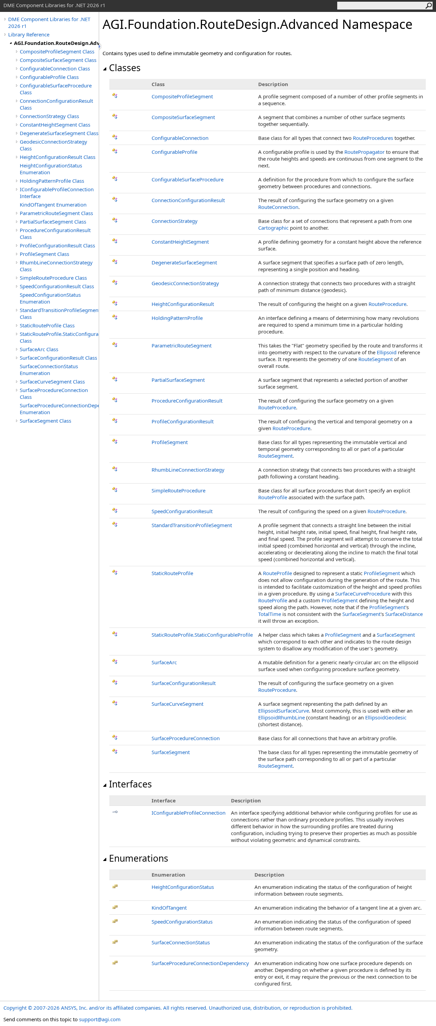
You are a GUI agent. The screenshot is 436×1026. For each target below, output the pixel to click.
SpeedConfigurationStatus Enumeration (50, 298)
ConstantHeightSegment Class (55, 124)
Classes (125, 68)
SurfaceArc (164, 662)
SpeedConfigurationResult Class (57, 286)
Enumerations (138, 858)
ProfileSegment (170, 442)
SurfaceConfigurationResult (184, 683)
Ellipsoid (386, 352)
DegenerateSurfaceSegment (184, 262)
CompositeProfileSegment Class (57, 51)
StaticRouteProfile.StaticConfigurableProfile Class (59, 337)
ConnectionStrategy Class (49, 116)
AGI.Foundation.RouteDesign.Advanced (56, 42)
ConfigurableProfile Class (49, 77)
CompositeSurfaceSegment (183, 117)
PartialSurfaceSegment (178, 379)
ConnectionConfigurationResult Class (56, 104)
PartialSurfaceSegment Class (53, 221)
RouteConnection (278, 206)
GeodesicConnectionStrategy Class (53, 145)
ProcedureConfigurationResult (187, 400)
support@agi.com (100, 1019)
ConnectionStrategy (175, 220)
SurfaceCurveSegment (177, 703)
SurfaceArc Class (39, 349)
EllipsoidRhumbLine (281, 717)
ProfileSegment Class (44, 253)
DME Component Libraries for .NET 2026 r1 (49, 22)
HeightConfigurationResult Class (57, 156)
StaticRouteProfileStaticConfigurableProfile (202, 634)
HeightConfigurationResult (183, 303)
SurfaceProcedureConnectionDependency (200, 963)
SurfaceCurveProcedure (362, 593)
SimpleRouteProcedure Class (53, 277)
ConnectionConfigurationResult (188, 200)
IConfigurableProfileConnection (188, 812)
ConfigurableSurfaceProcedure (187, 179)
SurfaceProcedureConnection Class (54, 393)
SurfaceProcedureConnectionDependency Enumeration (59, 409)
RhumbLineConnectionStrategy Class (56, 266)
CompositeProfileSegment (182, 96)
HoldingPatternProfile (177, 317)
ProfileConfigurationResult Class (57, 245)
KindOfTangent (169, 907)
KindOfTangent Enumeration (53, 204)
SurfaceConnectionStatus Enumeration (49, 369)
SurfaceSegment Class (45, 420)
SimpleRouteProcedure (178, 490)
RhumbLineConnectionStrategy (188, 469)
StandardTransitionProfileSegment (192, 525)
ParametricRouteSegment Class (56, 213)
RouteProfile (272, 497)
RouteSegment (375, 359)
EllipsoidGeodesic (385, 717)
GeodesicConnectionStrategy (185, 283)
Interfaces (130, 784)
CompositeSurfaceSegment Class (58, 59)
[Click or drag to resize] (100, 46)
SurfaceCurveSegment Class (52, 381)
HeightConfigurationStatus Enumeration (51, 169)
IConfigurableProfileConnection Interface (57, 192)
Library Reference (28, 34)
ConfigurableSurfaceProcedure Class (56, 89)
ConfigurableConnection (180, 137)
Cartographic (273, 227)
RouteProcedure (387, 303)
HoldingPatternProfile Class (52, 180)
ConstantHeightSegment (180, 241)
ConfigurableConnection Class (55, 68)
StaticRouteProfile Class (47, 325)
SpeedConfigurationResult (182, 511)
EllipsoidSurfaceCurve (283, 710)
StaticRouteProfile (172, 573)
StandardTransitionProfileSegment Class (59, 313)
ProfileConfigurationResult (183, 421)
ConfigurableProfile (174, 151)
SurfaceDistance (404, 613)
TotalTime (269, 613)
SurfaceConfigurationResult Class (58, 357)
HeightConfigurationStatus (183, 886)
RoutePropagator (364, 151)
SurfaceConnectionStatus (181, 942)
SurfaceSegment (361, 613)
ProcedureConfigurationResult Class (55, 233)
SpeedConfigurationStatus (182, 921)
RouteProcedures (373, 137)
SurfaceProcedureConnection (186, 738)
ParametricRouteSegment (182, 345)
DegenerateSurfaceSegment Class (59, 133)
